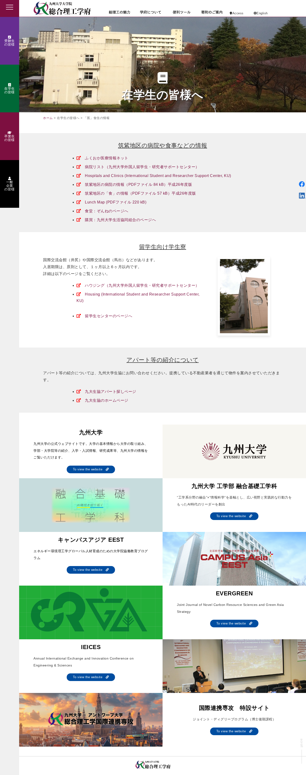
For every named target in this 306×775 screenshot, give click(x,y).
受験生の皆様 (9, 42)
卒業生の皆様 (9, 138)
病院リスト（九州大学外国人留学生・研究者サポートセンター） (142, 167)
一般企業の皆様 (9, 185)
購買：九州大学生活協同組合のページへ (120, 220)
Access (238, 13)
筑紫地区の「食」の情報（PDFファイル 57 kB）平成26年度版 (140, 193)
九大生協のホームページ (106, 400)
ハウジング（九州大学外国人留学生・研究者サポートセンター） (142, 285)
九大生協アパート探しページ (110, 392)
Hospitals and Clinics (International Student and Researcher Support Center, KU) (158, 176)
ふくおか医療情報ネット (106, 158)
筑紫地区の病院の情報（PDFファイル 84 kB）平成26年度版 (138, 184)
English (262, 13)
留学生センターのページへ (108, 316)
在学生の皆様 (9, 90)
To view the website (89, 469)
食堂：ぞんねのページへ (106, 211)
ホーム (48, 118)
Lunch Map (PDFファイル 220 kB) (115, 202)
